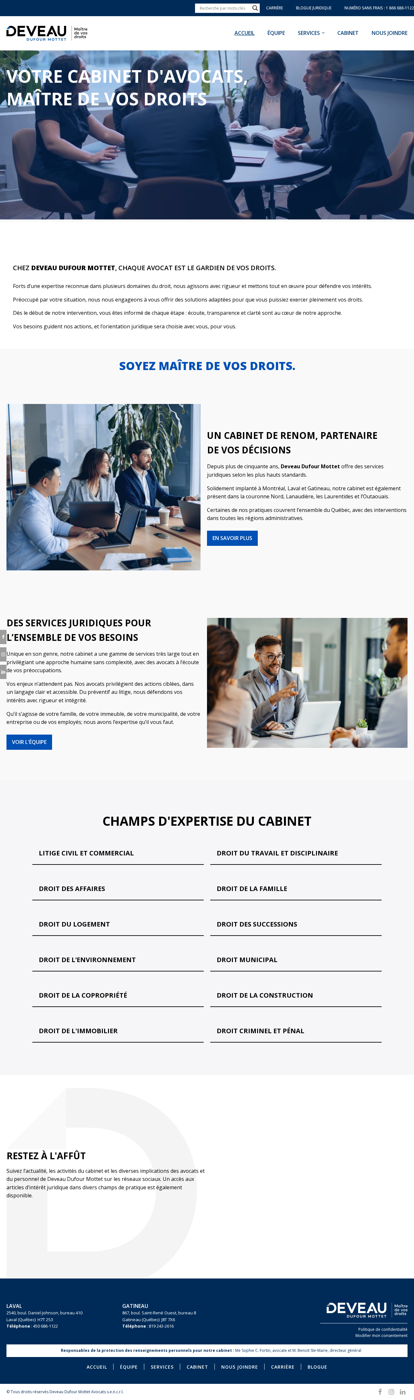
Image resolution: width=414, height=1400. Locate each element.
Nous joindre (390, 33)
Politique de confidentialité (383, 1329)
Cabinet (348, 33)
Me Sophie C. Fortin (252, 1350)
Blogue (317, 1367)
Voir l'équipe (29, 742)
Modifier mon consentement (381, 1335)
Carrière (283, 1367)
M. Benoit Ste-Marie (310, 1350)
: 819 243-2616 (148, 1326)
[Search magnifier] (255, 8)
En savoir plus (232, 538)
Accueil (244, 33)
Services (309, 33)
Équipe (276, 33)
